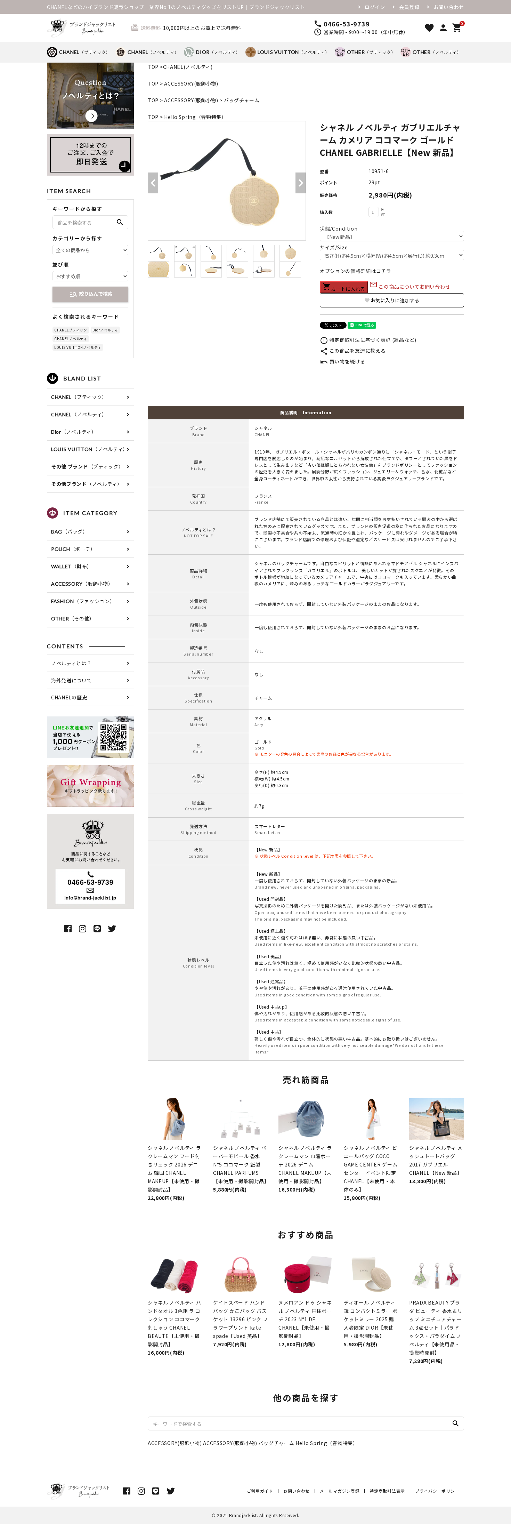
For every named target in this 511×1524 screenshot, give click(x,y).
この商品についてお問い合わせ (410, 286)
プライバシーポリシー (437, 1491)
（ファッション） (83, 600)
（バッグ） (69, 531)
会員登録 (409, 7)
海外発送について (71, 680)
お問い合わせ (448, 7)
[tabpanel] (227, 181)
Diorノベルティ (105, 329)
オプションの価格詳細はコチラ (355, 270)
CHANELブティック (70, 329)
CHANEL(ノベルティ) (188, 66)
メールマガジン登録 (339, 1491)
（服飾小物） (82, 583)
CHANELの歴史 (69, 697)
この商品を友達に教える (353, 350)
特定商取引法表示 (387, 1491)
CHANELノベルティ (70, 338)
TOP (153, 66)
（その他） (73, 618)
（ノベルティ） (153, 52)
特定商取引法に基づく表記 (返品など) (368, 339)
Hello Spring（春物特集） (195, 116)
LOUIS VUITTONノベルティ (78, 347)
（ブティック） (84, 52)
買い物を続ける (342, 361)
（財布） (71, 566)
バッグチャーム (242, 100)
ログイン (375, 7)
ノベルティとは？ (71, 663)
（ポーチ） (73, 548)
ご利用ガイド (260, 1491)
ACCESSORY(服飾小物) (191, 83)
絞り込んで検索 (91, 294)
